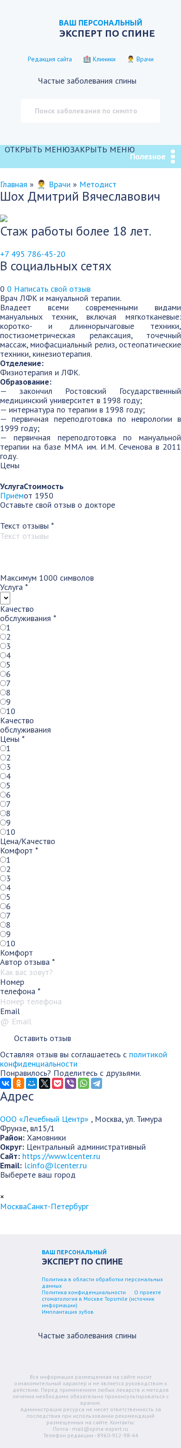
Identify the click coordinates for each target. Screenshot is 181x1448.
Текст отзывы (27, 525)
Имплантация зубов (68, 1311)
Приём (12, 495)
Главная (13, 184)
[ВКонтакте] (5, 1083)
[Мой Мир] (31, 1083)
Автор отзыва (27, 962)
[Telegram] (96, 1083)
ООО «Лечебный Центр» (45, 1119)
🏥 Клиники (99, 59)
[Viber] (70, 1083)
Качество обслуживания (28, 613)
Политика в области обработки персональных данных (102, 1282)
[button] (70, 149)
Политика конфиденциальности (84, 1292)
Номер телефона (20, 986)
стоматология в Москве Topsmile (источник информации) (98, 1302)
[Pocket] (57, 1083)
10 (10, 711)
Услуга (14, 587)
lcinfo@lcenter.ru (55, 1165)
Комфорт (19, 850)
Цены (12, 739)
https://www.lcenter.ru (61, 1156)
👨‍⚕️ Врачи (140, 59)
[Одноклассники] (18, 1083)
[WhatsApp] (83, 1083)
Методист (97, 184)
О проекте (147, 1292)
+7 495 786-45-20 (32, 254)
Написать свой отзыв (52, 288)
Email (10, 1011)
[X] (44, 1083)
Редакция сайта (50, 59)
